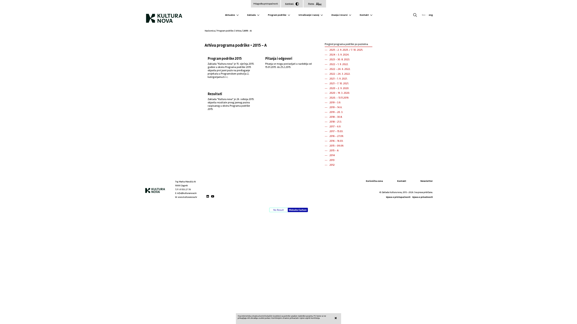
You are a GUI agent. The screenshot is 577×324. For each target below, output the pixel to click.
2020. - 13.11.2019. (339, 97)
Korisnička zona (374, 181)
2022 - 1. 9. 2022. (339, 64)
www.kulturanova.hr (187, 197)
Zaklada (251, 15)
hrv (423, 15)
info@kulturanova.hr (187, 193)
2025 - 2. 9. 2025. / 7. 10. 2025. (346, 49)
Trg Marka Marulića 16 (185, 181)
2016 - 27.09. (337, 136)
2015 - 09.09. (337, 145)
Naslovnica (210, 30)
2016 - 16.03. (336, 140)
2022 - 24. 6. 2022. (340, 69)
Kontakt (364, 15)
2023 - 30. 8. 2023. (340, 59)
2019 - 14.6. (336, 107)
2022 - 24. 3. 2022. (340, 73)
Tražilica (417, 15)
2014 (332, 155)
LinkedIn (207, 196)
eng (431, 15)
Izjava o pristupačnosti (398, 197)
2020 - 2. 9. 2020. (339, 88)
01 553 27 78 (185, 189)
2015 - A (334, 150)
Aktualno (230, 15)
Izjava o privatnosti (422, 197)
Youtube (212, 196)
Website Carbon (298, 209)
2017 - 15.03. (336, 131)
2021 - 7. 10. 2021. (339, 83)
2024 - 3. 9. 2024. (339, 54)
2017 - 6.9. (335, 126)
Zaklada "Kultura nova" (164, 16)
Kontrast (289, 3)
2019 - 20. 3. (336, 112)
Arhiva (238, 30)
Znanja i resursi (339, 15)
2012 (332, 164)
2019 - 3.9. (335, 102)
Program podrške (277, 15)
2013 (332, 160)
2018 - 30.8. (336, 116)
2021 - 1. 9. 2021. (339, 78)
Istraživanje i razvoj (309, 15)
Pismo (311, 3)
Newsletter (426, 181)
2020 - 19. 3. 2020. (340, 92)
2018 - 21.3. (336, 121)
